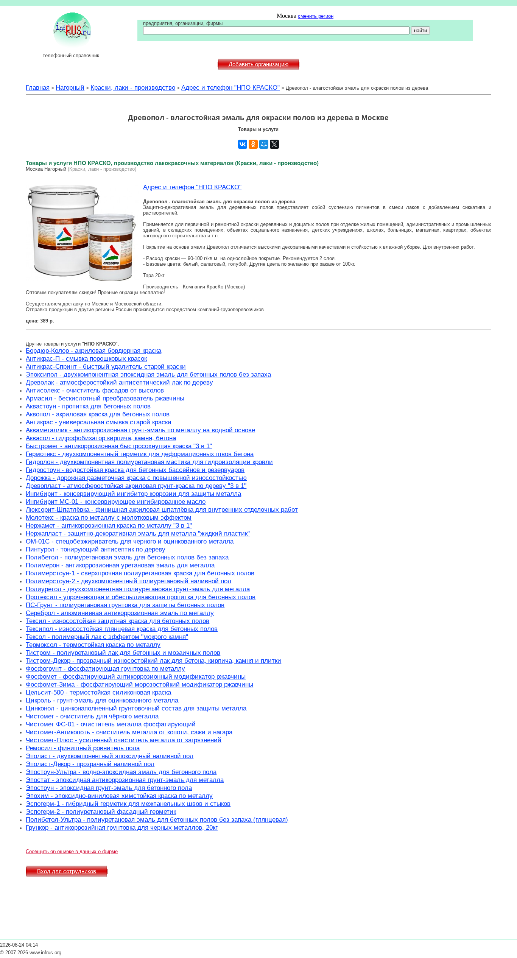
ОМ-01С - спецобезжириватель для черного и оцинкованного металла (130, 541)
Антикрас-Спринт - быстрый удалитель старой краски (106, 366)
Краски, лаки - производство (132, 87)
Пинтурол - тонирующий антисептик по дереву (95, 549)
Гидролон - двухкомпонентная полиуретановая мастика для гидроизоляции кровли (149, 462)
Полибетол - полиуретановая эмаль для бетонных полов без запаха (127, 557)
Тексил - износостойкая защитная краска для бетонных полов (117, 621)
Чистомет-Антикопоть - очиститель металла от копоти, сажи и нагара (129, 732)
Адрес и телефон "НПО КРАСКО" (230, 87)
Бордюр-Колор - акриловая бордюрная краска (93, 350)
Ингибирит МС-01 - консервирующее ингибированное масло (116, 501)
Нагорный (70, 87)
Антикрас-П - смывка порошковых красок (86, 358)
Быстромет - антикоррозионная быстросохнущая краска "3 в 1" (119, 446)
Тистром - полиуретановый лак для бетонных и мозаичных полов (123, 652)
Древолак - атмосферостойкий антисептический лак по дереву (119, 382)
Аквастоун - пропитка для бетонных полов (88, 406)
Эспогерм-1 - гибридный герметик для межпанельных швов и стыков (128, 803)
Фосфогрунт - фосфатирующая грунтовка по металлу (105, 668)
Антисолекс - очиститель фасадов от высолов (95, 390)
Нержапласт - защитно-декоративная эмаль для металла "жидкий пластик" (138, 533)
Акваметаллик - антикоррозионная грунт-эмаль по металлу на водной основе (140, 430)
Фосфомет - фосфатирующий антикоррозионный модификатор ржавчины (136, 676)
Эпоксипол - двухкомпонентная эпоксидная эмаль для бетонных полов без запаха (148, 374)
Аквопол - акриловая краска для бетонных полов (98, 414)
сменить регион (315, 16)
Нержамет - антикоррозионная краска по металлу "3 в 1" (109, 525)
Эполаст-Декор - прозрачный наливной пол (90, 764)
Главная (38, 87)
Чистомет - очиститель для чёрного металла (92, 716)
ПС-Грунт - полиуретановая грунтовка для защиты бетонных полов (125, 605)
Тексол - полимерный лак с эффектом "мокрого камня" (107, 636)
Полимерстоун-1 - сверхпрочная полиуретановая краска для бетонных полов (140, 573)
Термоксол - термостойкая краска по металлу (93, 644)
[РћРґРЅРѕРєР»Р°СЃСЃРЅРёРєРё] (253, 144)
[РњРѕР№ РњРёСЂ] (263, 144)
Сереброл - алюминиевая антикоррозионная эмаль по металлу (120, 613)
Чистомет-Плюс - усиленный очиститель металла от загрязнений (123, 740)
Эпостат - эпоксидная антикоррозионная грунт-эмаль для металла (125, 780)
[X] (274, 144)
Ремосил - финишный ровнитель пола (83, 748)
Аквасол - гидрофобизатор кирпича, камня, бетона (101, 438)
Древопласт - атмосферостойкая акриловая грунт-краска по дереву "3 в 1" (136, 485)
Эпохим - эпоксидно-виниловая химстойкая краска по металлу (119, 795)
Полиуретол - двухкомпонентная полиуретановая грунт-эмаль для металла (138, 589)
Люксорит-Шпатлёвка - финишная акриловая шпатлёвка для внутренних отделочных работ (162, 509)
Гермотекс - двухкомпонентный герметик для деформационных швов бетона (140, 454)
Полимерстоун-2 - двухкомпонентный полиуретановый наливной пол (128, 581)
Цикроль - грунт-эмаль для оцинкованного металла (102, 700)
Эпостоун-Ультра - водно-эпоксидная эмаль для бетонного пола (121, 772)
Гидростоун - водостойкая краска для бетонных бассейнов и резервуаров (135, 470)
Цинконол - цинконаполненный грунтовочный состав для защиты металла (136, 708)
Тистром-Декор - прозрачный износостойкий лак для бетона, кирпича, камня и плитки (153, 660)
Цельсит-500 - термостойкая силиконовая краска (98, 692)
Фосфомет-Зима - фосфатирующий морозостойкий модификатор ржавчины (139, 684)
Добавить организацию (258, 64)
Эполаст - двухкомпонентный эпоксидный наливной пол (109, 756)
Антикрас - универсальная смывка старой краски (98, 422)
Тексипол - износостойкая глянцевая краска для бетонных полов (122, 628)
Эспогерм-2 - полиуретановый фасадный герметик (101, 811)
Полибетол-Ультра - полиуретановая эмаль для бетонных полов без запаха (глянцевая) (157, 819)
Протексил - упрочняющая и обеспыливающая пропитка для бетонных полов (140, 597)
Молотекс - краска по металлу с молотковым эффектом (109, 517)
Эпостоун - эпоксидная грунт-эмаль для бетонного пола (109, 787)
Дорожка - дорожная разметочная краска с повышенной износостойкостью (136, 477)
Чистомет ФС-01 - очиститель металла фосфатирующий (111, 724)
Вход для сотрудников (66, 871)
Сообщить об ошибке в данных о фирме (72, 851)
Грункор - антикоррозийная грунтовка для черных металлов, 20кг (122, 827)
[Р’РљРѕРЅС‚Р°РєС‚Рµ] (242, 144)
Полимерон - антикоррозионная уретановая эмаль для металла (120, 565)
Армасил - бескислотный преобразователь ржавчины (105, 398)
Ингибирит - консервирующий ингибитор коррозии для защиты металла (133, 493)
